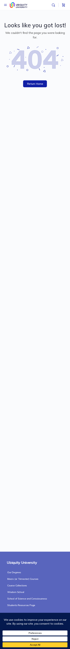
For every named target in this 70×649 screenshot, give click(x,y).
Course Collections (17, 585)
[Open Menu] (5, 5)
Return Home (35, 83)
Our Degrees (14, 572)
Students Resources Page (21, 605)
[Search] (54, 5)
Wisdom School (15, 592)
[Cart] (63, 5)
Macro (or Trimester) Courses (22, 578)
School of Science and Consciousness (27, 598)
